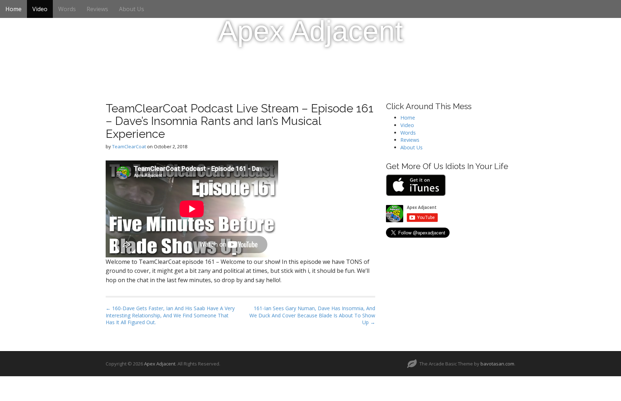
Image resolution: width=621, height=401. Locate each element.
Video (39, 9)
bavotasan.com (497, 363)
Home (13, 9)
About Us (131, 9)
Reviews (97, 9)
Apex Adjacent (310, 31)
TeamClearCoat (129, 146)
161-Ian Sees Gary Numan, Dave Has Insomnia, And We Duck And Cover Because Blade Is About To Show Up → (312, 315)
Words (67, 9)
